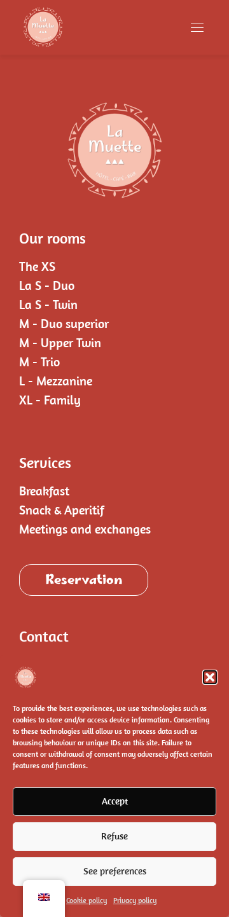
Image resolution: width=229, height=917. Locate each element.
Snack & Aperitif (61, 510)
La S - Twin (48, 304)
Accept (115, 801)
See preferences (114, 871)
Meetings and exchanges (85, 529)
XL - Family (50, 400)
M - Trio (39, 361)
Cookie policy (86, 900)
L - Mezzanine (55, 381)
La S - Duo (46, 285)
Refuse (114, 836)
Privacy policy (134, 900)
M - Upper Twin (60, 342)
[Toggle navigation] (197, 27)
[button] (210, 677)
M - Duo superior (64, 323)
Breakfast (44, 491)
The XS (37, 266)
